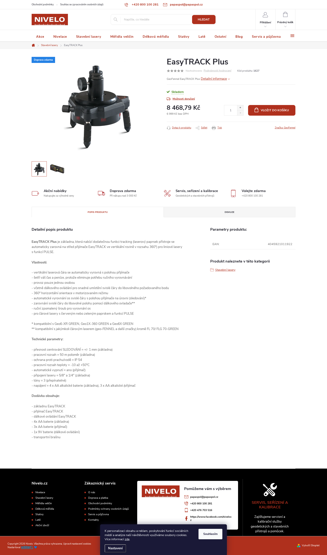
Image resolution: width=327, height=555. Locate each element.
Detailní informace (214, 79)
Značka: (285, 127)
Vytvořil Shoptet (310, 545)
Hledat (204, 19)
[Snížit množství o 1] (240, 112)
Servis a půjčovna (98, 514)
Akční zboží (42, 525)
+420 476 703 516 (201, 510)
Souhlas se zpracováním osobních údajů (81, 4)
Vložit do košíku (275, 110)
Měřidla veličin (43, 503)
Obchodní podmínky (43, 4)
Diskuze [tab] (229, 212)
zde (127, 539)
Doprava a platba (98, 497)
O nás (91, 492)
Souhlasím (210, 534)
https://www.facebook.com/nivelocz (211, 518)
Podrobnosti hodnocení (217, 70)
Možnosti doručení (184, 99)
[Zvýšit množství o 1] (240, 107)
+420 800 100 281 (201, 503)
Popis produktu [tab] (98, 212)
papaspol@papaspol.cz (204, 497)
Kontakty (93, 519)
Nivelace (40, 492)
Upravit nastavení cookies (77, 544)
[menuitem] (40, 36)
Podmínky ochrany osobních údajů (108, 508)
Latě (37, 519)
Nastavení (115, 548)
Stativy (39, 514)
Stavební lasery (225, 270)
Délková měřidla (44, 508)
